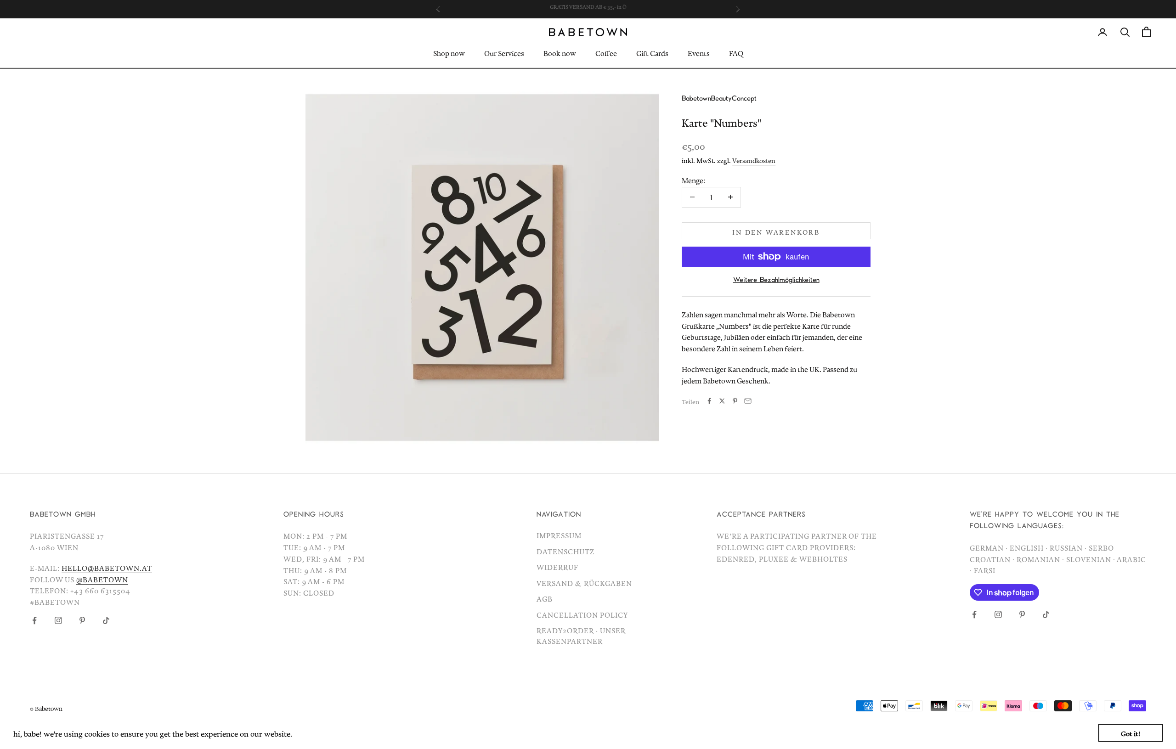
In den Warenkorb (776, 231)
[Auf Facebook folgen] (34, 620)
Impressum (559, 534)
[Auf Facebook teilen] (709, 401)
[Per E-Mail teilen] (748, 401)
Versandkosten (753, 159)
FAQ (736, 52)
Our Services (504, 52)
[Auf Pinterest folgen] (82, 620)
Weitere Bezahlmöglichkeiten (776, 279)
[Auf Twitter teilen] (722, 401)
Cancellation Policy (582, 613)
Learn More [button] (314, 732)
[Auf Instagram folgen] (58, 620)
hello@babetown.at (107, 566)
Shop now (449, 52)
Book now (559, 52)
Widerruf (557, 565)
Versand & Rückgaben (584, 582)
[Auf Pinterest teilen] (735, 401)
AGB (545, 597)
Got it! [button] (1130, 732)
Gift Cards (652, 52)
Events (699, 52)
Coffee (606, 52)
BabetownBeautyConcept (719, 98)
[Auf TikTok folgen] (106, 620)
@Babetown (102, 578)
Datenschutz (566, 550)
